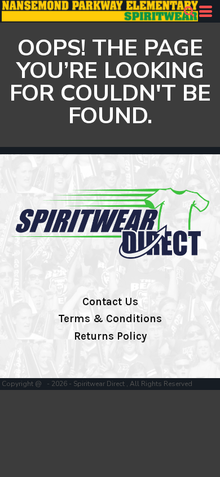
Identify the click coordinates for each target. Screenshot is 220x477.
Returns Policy (110, 336)
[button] (189, 11)
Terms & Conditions (110, 319)
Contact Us (110, 302)
